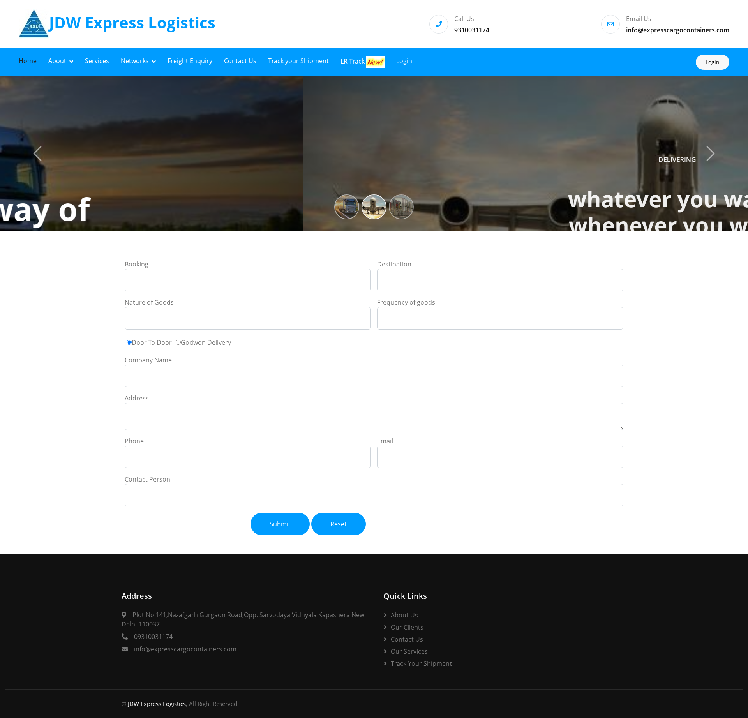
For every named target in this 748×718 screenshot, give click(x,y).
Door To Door (152, 342)
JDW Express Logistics (157, 703)
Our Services (409, 651)
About (57, 60)
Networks (135, 60)
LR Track (353, 61)
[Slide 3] (401, 206)
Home (28, 60)
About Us (404, 615)
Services (97, 60)
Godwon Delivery (206, 342)
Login (404, 60)
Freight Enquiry (190, 60)
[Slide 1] (346, 206)
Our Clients (407, 627)
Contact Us (240, 60)
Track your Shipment (298, 60)
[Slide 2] (374, 206)
